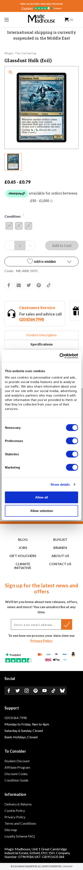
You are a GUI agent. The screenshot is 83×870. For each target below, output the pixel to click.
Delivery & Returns (18, 804)
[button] (41, 261)
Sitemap (67, 866)
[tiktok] (48, 285)
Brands (60, 548)
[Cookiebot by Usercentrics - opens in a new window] (59, 356)
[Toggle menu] (11, 19)
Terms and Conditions (20, 823)
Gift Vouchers (45, 307)
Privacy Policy (41, 640)
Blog (23, 539)
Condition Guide (16, 780)
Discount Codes (16, 774)
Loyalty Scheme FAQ (19, 836)
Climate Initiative (22, 566)
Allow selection (41, 511)
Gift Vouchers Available (52, 314)
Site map (10, 830)
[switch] (72, 440)
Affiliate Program (17, 767)
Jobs (23, 548)
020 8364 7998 (15, 718)
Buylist (60, 539)
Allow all (41, 497)
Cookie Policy (14, 810)
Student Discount (17, 761)
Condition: (14, 216)
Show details (60, 484)
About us (60, 556)
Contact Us (60, 564)
